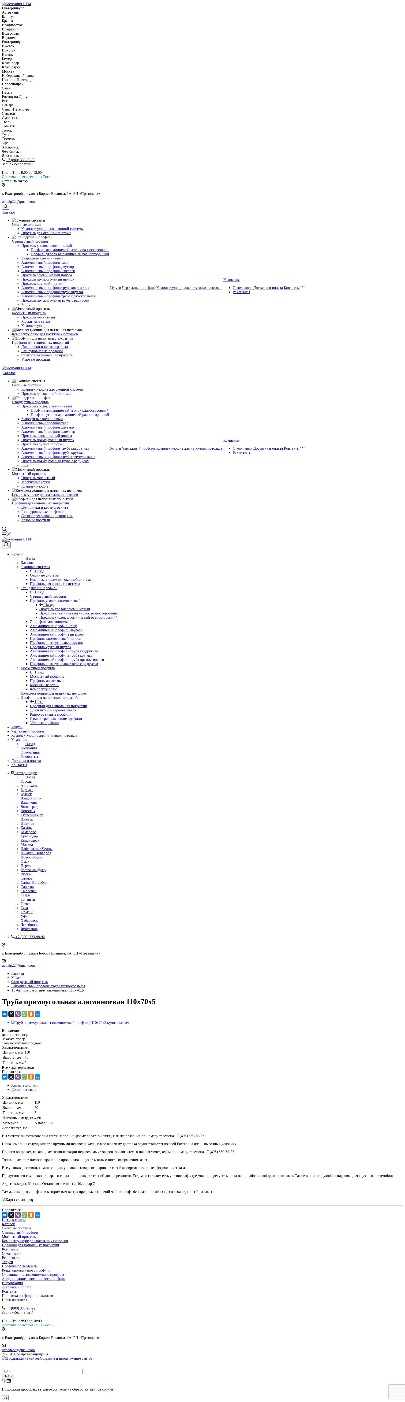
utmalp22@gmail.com (18, 201)
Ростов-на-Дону (33, 870)
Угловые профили (35, 359)
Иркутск (27, 823)
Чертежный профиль (138, 288)
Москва (27, 845)
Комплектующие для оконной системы (52, 229)
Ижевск (27, 819)
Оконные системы (26, 224)
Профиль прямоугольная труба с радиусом (55, 300)
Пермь (26, 866)
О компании (242, 288)
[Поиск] (5, 207)
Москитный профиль (29, 313)
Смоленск (29, 891)
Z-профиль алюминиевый (42, 258)
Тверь (25, 895)
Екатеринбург (32, 815)
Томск (25, 904)
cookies (107, 1389)
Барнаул (27, 790)
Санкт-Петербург (34, 882)
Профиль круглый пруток (42, 283)
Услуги (115, 288)
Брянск (26, 794)
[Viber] (18, 1014)
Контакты (292, 288)
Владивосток (31, 798)
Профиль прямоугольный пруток (47, 279)
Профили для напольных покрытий (40, 342)
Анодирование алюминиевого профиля (33, 1279)
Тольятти (28, 899)
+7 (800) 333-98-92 (20, 160)
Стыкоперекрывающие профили (47, 355)
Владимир (29, 802)
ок (5, 1397)
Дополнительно (24, 1089)
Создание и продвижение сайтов (66, 1358)
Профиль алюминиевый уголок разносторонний (70, 250)
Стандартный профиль (30, 241)
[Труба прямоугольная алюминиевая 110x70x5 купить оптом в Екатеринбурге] (70, 1023)
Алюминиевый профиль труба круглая (52, 292)
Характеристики (24, 1085)
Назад (30, 558)
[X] (11, 1014)
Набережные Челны (36, 849)
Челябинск (29, 925)
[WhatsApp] (24, 1014)
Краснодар (29, 836)
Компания (231, 280)
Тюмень (27, 912)
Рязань (26, 874)
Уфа (24, 916)
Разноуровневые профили (42, 351)
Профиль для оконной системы (46, 233)
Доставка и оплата (268, 288)
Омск (25, 861)
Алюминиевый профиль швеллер (48, 271)
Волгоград (29, 807)
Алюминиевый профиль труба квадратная (55, 288)
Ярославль (29, 929)
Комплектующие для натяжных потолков (45, 334)
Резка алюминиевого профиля (26, 1270)
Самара (26, 878)
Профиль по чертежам (20, 1266)
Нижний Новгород (36, 853)
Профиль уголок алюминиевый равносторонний (70, 254)
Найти (8, 1376)
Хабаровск (29, 920)
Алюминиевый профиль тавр (44, 262)
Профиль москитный (38, 317)
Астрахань (29, 786)
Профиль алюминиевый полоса (46, 275)
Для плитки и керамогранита (44, 347)
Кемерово (28, 832)
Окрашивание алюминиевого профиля (33, 1274)
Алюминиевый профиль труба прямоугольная (58, 296)
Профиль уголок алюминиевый (46, 246)
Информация (12, 1283)
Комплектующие (34, 326)
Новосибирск (31, 857)
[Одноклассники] (31, 1014)
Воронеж (28, 811)
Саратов (27, 887)
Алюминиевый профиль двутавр (47, 267)
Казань (26, 828)
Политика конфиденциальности (27, 1296)
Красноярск (30, 840)
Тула (24, 908)
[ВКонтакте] (5, 1014)
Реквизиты (241, 292)
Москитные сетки (35, 321)
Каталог (9, 212)
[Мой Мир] (37, 1014)
